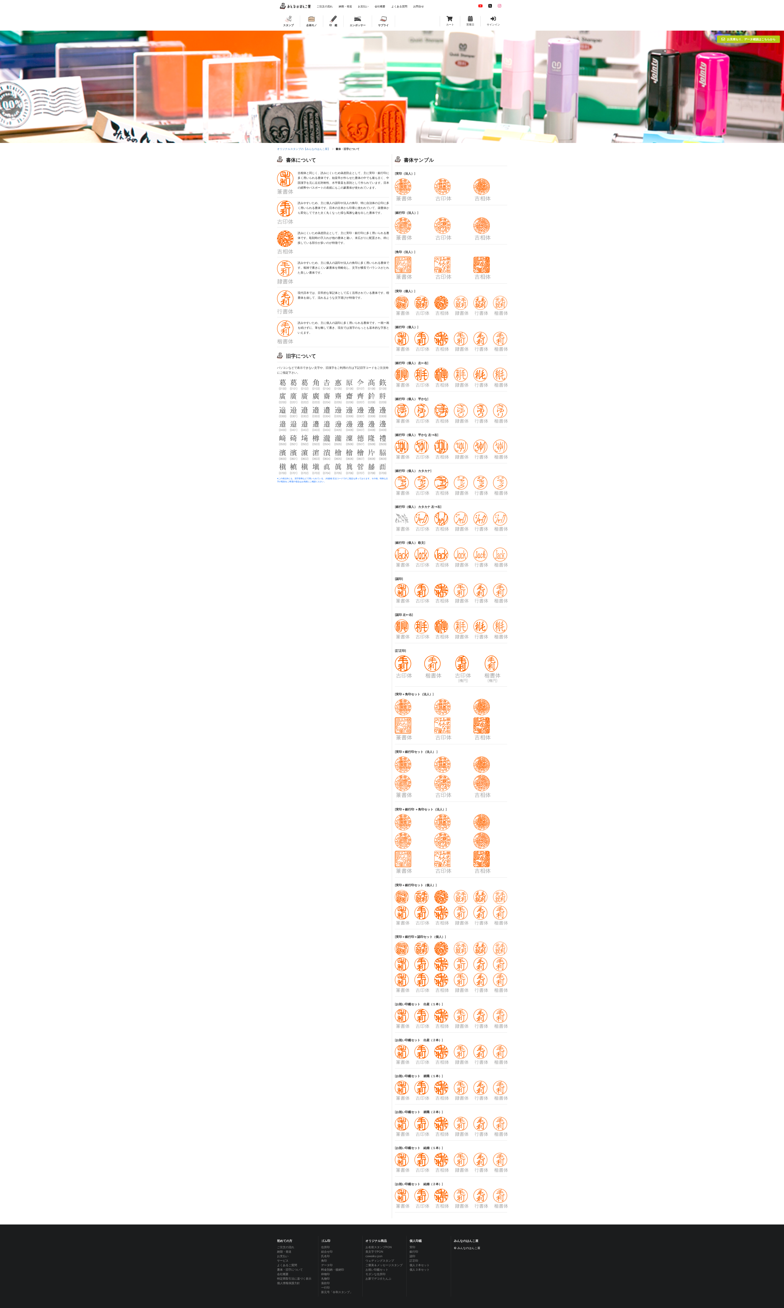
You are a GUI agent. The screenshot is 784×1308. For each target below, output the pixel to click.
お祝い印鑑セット (376, 1269)
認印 (412, 1256)
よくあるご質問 (287, 1265)
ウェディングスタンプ (379, 1260)
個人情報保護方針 (288, 1283)
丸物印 (325, 1278)
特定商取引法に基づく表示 (294, 1278)
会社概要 (282, 1274)
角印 (324, 1260)
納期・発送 (284, 1251)
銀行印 (414, 1251)
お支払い (282, 1256)
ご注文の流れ (285, 1247)
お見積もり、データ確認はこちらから (751, 39)
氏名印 (325, 1256)
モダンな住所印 (375, 1274)
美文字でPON (374, 1251)
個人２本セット (420, 1265)
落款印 (325, 1283)
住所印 (325, 1247)
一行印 (325, 1287)
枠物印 (325, 1274)
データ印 (327, 1265)
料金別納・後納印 (332, 1269)
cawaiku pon (373, 1256)
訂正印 (414, 1260)
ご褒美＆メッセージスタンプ (384, 1265)
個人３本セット (420, 1269)
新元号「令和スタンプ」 (337, 1292)
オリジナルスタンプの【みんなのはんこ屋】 (303, 148)
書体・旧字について (290, 1269)
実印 (412, 1247)
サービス (282, 1260)
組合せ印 (327, 1251)
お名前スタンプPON (378, 1247)
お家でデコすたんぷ (378, 1278)
